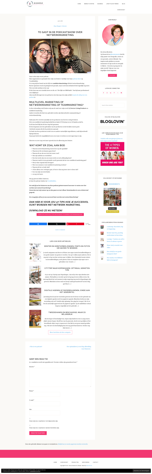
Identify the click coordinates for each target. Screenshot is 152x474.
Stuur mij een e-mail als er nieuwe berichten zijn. (44, 428)
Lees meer (112, 75)
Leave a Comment (60, 229)
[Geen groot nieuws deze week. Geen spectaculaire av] (118, 191)
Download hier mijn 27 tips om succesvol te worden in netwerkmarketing (60, 214)
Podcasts (64, 26)
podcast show (77, 79)
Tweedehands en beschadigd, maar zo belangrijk (67, 313)
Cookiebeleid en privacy (35, 471)
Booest (35, 4)
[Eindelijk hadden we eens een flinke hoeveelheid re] (106, 191)
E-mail (31, 400)
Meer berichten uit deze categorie (60, 332)
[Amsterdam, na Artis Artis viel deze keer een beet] (112, 197)
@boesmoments (115, 54)
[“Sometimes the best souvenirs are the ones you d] (106, 203)
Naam (31, 391)
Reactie (32, 366)
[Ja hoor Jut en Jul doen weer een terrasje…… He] (118, 197)
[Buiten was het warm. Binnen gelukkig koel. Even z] (112, 203)
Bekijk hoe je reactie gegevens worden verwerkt (73, 444)
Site (30, 409)
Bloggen (59, 26)
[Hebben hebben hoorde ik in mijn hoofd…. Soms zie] (112, 191)
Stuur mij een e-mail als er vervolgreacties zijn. (43, 421)
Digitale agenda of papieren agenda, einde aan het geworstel (67, 291)
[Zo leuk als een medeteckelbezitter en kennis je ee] (106, 197)
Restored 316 (89, 465)
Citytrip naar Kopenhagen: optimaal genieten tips (67, 269)
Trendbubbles (51, 181)
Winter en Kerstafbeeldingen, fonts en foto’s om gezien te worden (67, 247)
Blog (55, 26)
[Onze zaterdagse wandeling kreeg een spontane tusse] (118, 203)
